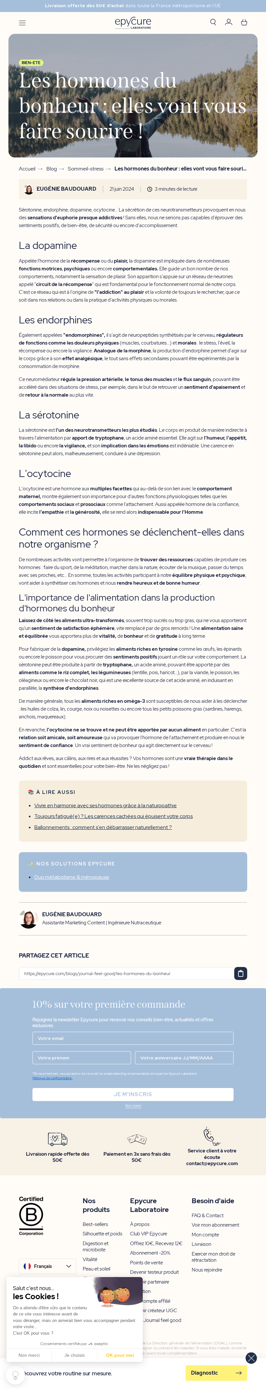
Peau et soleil (96, 1269)
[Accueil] (133, 23)
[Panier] (244, 23)
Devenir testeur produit (154, 1272)
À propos (140, 1224)
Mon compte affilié (150, 1301)
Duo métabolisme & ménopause (71, 877)
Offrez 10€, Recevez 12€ (156, 1244)
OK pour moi (120, 1355)
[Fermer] (251, 1358)
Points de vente (146, 1263)
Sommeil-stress (85, 169)
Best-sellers (95, 1224)
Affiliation (140, 1291)
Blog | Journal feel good (155, 1320)
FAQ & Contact (208, 1216)
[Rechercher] (213, 23)
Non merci (29, 1355)
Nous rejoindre (207, 1270)
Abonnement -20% (150, 1253)
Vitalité (90, 1260)
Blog (51, 169)
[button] (133, 1106)
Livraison (201, 1244)
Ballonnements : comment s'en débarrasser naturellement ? (103, 827)
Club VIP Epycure (148, 1234)
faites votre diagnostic (181, 5)
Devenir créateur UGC (153, 1311)
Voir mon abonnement (215, 1225)
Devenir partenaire (149, 1282)
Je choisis (75, 1355)
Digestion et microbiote (95, 1247)
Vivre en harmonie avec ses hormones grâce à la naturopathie (105, 805)
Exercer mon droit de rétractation (213, 1257)
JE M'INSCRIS (133, 1094)
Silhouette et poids (102, 1234)
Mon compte (205, 1235)
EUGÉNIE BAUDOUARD (66, 189)
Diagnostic (204, 1372)
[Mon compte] (228, 23)
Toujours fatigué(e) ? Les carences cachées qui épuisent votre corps (113, 816)
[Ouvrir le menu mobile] (22, 22)
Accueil (27, 169)
